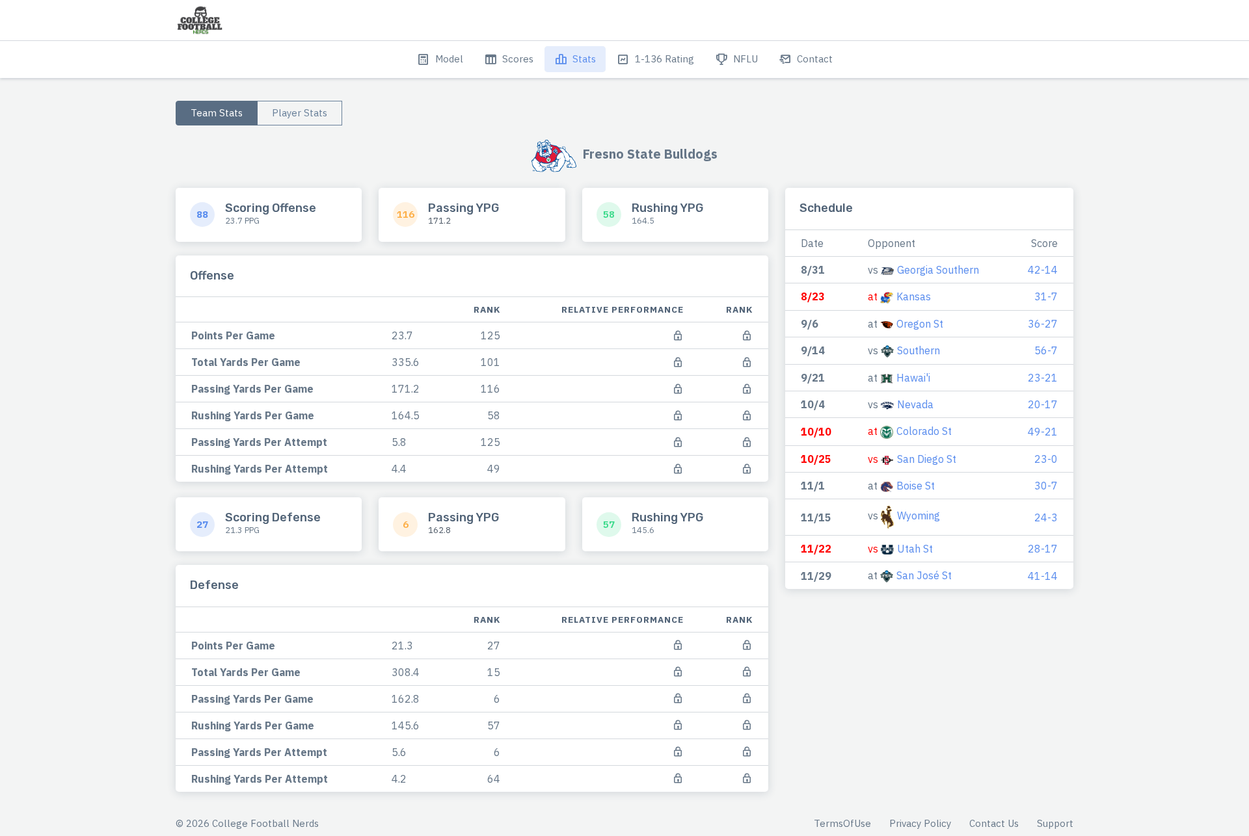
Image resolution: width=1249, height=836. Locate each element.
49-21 (1043, 431)
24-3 (1046, 517)
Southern (918, 350)
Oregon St (919, 323)
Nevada (915, 404)
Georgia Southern (938, 269)
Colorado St (924, 431)
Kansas (913, 296)
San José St (924, 575)
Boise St (915, 485)
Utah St (915, 548)
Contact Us (994, 823)
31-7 (1046, 296)
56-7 (1046, 350)
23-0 (1046, 458)
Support (1055, 823)
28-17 (1043, 548)
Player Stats (299, 113)
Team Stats (217, 113)
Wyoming (918, 516)
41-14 (1043, 575)
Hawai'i (913, 377)
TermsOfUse (842, 823)
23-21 (1043, 377)
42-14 (1043, 269)
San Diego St (926, 458)
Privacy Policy (920, 823)
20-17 (1043, 404)
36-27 (1043, 323)
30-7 (1046, 485)
